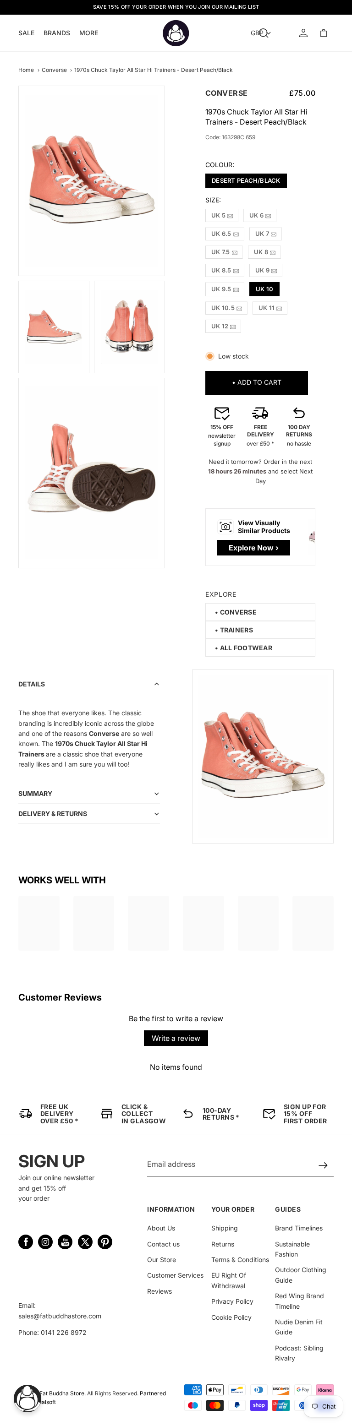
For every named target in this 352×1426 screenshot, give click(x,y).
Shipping (224, 1228)
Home (26, 69)
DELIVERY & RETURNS (52, 813)
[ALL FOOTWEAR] (243, 648)
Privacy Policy (232, 1301)
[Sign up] (323, 1165)
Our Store (161, 1259)
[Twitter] (85, 1241)
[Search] (263, 33)
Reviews (159, 1291)
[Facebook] (25, 1241)
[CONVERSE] (236, 612)
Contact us (163, 1244)
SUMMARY (35, 793)
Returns (222, 1244)
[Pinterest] (104, 1241)
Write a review (176, 1038)
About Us (161, 1228)
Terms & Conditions (240, 1259)
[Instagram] (45, 1241)
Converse (54, 69)
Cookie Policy (231, 1317)
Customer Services (175, 1275)
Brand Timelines (299, 1228)
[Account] (303, 33)
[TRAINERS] (234, 630)
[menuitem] (89, 32)
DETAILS (31, 684)
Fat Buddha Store (61, 1393)
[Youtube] (65, 1241)
